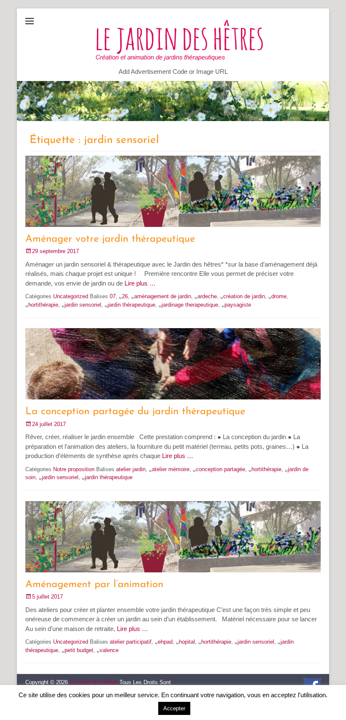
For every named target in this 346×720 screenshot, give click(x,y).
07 (113, 296)
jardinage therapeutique (190, 305)
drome (279, 296)
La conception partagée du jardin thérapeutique (135, 412)
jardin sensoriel (83, 305)
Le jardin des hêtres (94, 682)
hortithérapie (43, 305)
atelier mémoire (170, 469)
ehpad (165, 642)
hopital (187, 642)
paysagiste (237, 305)
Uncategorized (70, 296)
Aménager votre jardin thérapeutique (110, 239)
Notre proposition (74, 469)
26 (125, 296)
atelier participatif (130, 642)
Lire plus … (140, 283)
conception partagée (220, 469)
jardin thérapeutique (131, 305)
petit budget (79, 650)
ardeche (207, 296)
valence (109, 650)
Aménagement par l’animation (94, 585)
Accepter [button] (174, 708)
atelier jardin (131, 469)
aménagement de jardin (162, 296)
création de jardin (244, 296)
